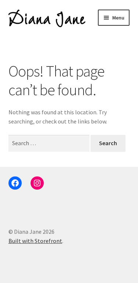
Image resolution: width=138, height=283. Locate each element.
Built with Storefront (35, 240)
